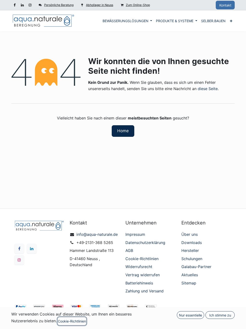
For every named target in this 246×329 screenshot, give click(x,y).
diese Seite (208, 88)
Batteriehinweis (139, 283)
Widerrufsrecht (138, 266)
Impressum (135, 234)
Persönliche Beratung (59, 5)
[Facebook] (14, 5)
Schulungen (191, 258)
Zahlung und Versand (144, 291)
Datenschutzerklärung (145, 242)
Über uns (189, 234)
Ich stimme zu (220, 315)
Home (123, 130)
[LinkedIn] (22, 5)
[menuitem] (127, 21)
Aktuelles (189, 274)
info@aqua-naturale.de (97, 234)
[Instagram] (30, 5)
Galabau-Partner (196, 266)
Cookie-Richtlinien (142, 258)
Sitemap (188, 283)
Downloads (191, 242)
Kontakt (225, 5)
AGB (129, 250)
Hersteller (190, 250)
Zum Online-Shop (138, 5)
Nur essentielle (190, 315)
